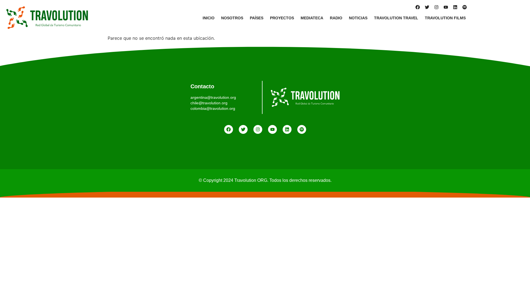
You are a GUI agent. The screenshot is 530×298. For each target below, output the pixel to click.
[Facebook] (417, 7)
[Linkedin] (455, 7)
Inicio (208, 18)
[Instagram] (436, 7)
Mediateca (312, 18)
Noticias (358, 18)
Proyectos (282, 18)
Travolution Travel (396, 18)
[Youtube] (445, 7)
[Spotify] (464, 7)
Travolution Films (445, 18)
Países (256, 18)
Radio (336, 18)
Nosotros (232, 18)
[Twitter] (427, 7)
